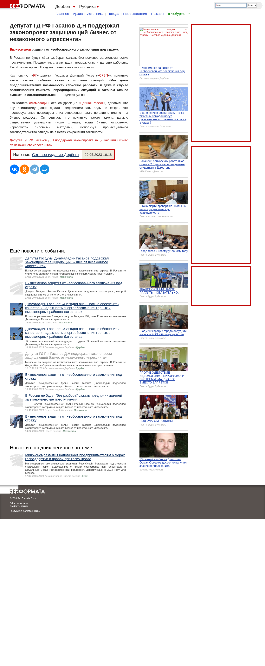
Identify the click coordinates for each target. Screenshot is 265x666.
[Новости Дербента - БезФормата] (23, 5)
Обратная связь (19, 503)
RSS (37, 511)
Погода (113, 14)
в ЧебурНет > (179, 14)
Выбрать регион (19, 506)
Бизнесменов (20, 49)
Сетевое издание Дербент (55, 154)
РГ (35, 75)
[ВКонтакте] (14, 169)
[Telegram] (34, 169)
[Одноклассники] (24, 169)
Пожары (157, 14)
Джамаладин (38, 103)
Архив (78, 14)
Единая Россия (92, 103)
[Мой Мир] (44, 169)
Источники (95, 14)
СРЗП (103, 75)
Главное (62, 14)
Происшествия (135, 14)
